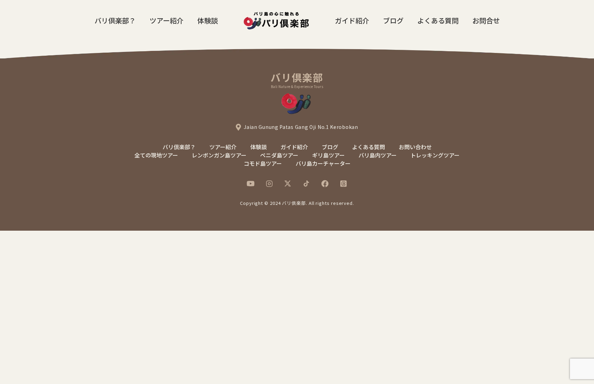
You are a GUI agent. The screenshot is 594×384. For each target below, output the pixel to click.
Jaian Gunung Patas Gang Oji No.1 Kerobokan (301, 126)
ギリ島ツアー (328, 155)
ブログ (393, 20)
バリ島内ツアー (378, 155)
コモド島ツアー (263, 163)
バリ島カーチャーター (323, 163)
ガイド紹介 (352, 20)
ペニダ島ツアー (279, 155)
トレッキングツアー (435, 155)
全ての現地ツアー (156, 155)
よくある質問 (438, 20)
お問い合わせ (415, 147)
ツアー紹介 (167, 20)
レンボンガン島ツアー (219, 155)
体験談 (207, 20)
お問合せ (486, 20)
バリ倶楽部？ (115, 20)
